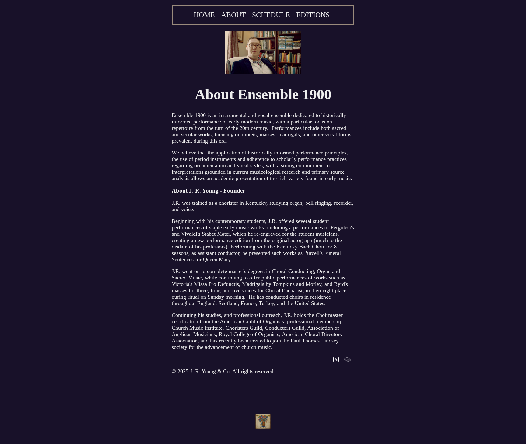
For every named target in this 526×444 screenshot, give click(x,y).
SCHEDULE (271, 15)
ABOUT (233, 15)
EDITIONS (313, 15)
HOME (204, 15)
